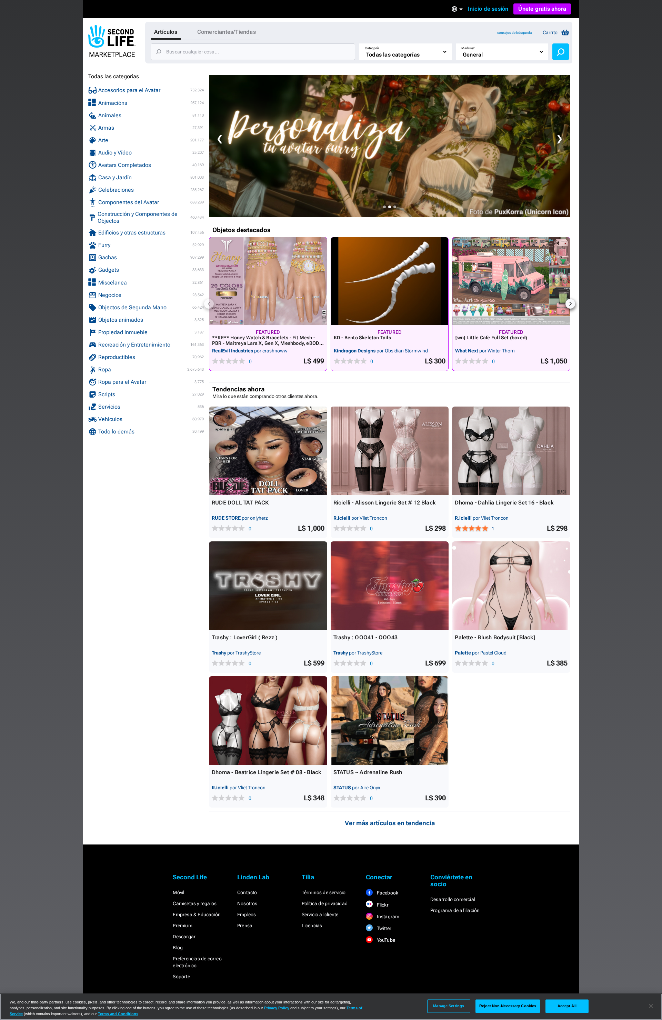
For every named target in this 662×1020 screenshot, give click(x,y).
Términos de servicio (324, 892)
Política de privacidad (325, 903)
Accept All (567, 1006)
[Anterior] (209, 304)
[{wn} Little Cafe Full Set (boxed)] (511, 281)
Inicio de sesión (488, 9)
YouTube (385, 940)
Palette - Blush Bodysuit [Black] (495, 637)
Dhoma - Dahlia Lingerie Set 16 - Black (504, 502)
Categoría (372, 48)
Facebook (386, 893)
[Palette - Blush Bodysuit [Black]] (511, 585)
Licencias (312, 925)
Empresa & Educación (197, 914)
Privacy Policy (276, 1008)
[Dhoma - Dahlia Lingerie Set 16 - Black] (511, 451)
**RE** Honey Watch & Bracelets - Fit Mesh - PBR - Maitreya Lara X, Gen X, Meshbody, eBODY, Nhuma (268, 343)
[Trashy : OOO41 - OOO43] (390, 585)
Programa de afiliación (455, 910)
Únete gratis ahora (542, 9)
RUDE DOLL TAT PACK (240, 502)
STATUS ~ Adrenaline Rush (367, 772)
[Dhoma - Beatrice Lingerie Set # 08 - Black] (268, 720)
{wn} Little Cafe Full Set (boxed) (491, 337)
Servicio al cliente (320, 914)
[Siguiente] (570, 304)
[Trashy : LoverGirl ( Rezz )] (268, 585)
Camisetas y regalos (195, 903)
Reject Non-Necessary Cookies (507, 1006)
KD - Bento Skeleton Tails (362, 337)
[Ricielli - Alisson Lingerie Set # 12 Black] (390, 451)
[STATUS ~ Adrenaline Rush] (390, 720)
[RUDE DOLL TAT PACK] (268, 451)
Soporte (181, 976)
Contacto (247, 892)
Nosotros (247, 903)
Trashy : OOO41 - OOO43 (365, 637)
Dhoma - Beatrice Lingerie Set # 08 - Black (266, 772)
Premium (182, 925)
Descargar (184, 936)
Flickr (381, 905)
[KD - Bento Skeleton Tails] (390, 281)
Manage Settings (448, 1006)
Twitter (383, 928)
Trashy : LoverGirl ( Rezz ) (245, 637)
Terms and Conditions (118, 1014)
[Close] (651, 1006)
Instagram (387, 916)
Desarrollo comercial (452, 899)
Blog (178, 947)
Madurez (468, 48)
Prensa (244, 925)
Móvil (178, 892)
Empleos (246, 914)
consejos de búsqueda (514, 32)
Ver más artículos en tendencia (390, 823)
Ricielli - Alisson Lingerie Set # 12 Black (384, 502)
